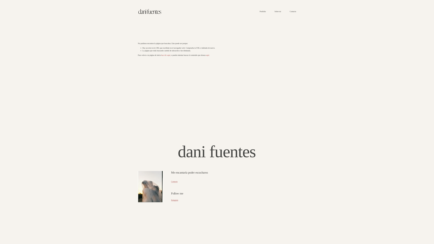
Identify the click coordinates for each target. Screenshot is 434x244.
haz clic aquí (165, 55)
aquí (207, 55)
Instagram (174, 200)
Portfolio (263, 11)
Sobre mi (278, 11)
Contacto (293, 11)
